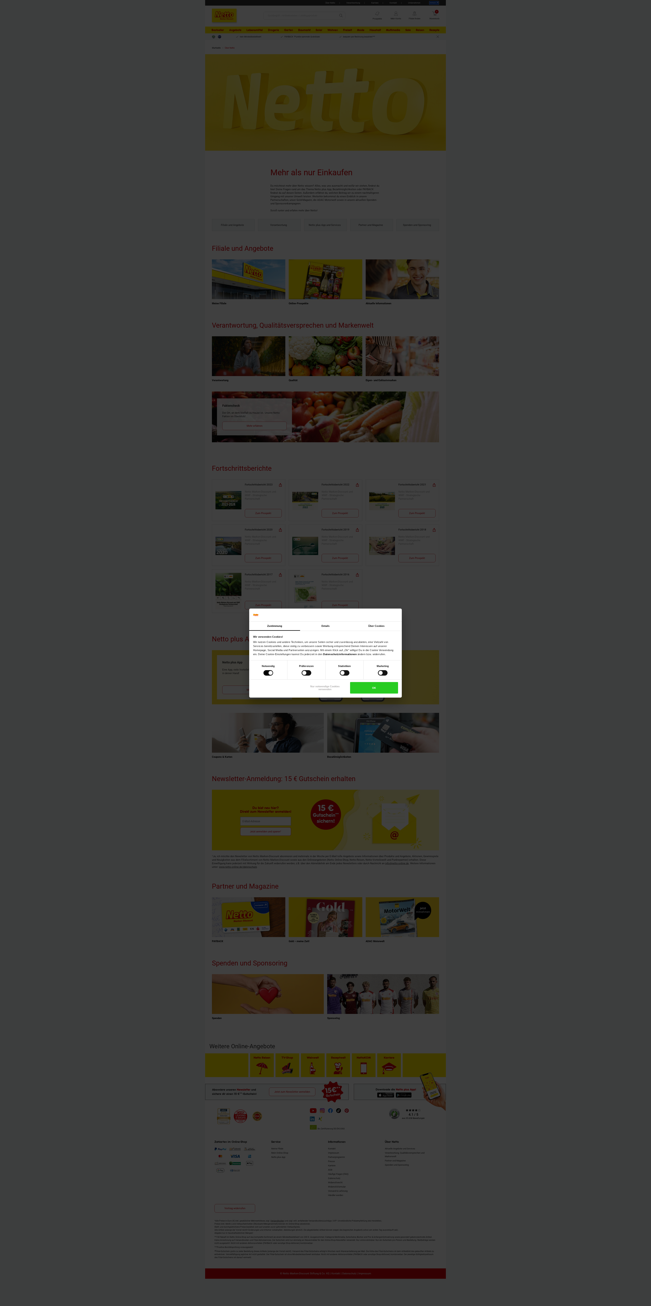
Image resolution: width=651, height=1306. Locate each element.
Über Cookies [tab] (376, 625)
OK (374, 687)
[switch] (306, 673)
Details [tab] (325, 625)
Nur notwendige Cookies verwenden (325, 688)
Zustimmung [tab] (274, 625)
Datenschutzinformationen (340, 654)
